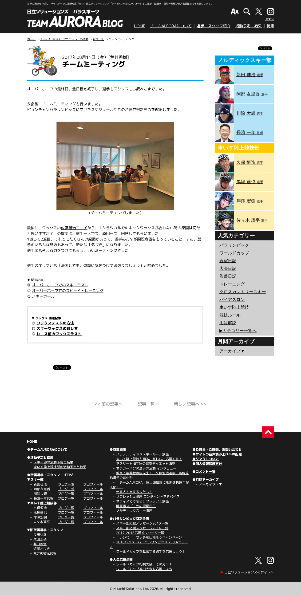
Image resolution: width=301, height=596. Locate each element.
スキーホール (43, 296)
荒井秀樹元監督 (44, 553)
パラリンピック (234, 245)
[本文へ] (269, 19)
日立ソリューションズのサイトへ (247, 572)
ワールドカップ (234, 253)
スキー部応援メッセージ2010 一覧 (142, 523)
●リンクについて (205, 459)
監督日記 (227, 276)
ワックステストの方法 (55, 323)
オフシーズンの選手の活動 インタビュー (146, 468)
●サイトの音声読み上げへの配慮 (217, 454)
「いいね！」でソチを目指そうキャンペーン (149, 537)
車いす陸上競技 (234, 307)
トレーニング (232, 284)
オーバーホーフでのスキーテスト (60, 285)
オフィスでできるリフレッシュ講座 (142, 501)
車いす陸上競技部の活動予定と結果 (60, 467)
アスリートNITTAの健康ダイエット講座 (145, 463)
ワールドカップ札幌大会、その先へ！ (144, 564)
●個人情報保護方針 (207, 463)
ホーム (31, 39)
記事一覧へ (148, 404)
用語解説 (227, 322)
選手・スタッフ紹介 (213, 25)
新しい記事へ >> (190, 404)
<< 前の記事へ (109, 404)
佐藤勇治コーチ (74, 227)
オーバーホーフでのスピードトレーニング (67, 290)
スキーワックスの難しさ (57, 328)
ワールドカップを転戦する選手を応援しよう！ (150, 551)
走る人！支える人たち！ (134, 491)
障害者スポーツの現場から (136, 506)
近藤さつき (41, 548)
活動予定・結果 (248, 25)
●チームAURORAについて (47, 449)
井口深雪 (40, 544)
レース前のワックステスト (59, 333)
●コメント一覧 (203, 471)
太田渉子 (40, 539)
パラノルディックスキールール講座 (142, 454)
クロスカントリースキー (242, 291)
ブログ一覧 (66, 484)
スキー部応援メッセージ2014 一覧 (142, 528)
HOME (139, 25)
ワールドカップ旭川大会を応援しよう (144, 569)
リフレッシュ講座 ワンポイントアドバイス (148, 496)
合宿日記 (98, 39)
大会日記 (227, 268)
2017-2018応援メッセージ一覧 (140, 532)
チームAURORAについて (171, 25)
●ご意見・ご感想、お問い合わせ (217, 449)
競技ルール (230, 315)
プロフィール (93, 484)
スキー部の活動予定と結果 (53, 462)
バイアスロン (232, 299)
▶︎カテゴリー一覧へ (238, 330)
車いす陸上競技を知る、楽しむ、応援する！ (149, 459)
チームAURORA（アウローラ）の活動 (64, 39)
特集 (270, 25)
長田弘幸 (40, 534)
